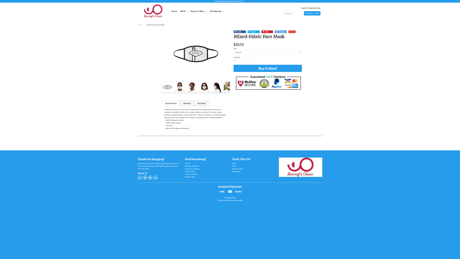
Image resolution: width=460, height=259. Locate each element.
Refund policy (190, 177)
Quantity (237, 57)
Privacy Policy (190, 171)
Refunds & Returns (192, 166)
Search (187, 163)
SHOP (183, 11)
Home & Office (198, 11)
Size (235, 48)
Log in (303, 8)
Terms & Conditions (192, 169)
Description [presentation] (171, 103)
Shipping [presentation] (187, 103)
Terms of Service (191, 174)
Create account (314, 8)
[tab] (171, 103)
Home (174, 11)
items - (313, 13)
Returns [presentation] (202, 103)
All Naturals (216, 11)
